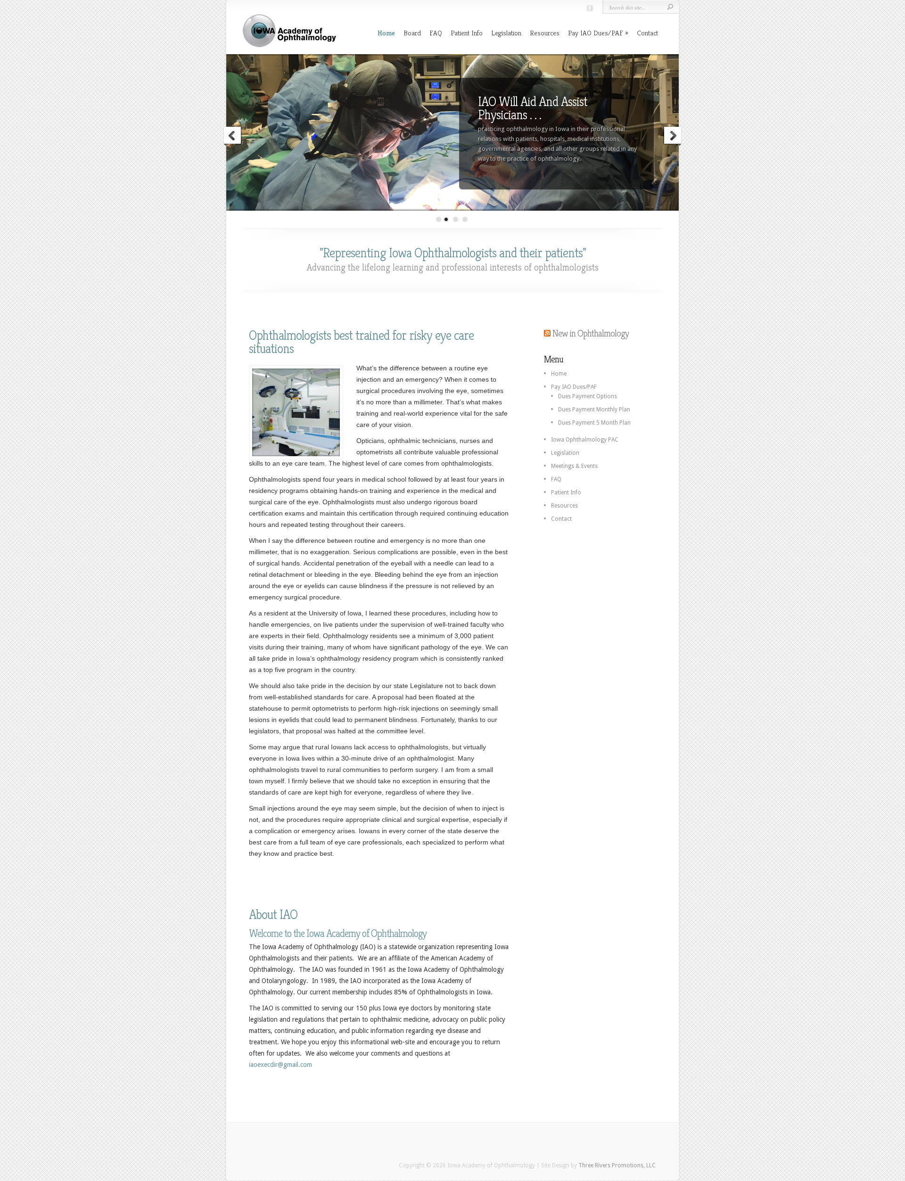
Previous (232, 136)
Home (386, 32)
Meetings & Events (574, 466)
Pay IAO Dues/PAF (595, 32)
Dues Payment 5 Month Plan (594, 422)
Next (672, 136)
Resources (544, 32)
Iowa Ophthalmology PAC (584, 439)
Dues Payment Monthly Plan (594, 409)
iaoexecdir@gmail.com (280, 1064)
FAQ (435, 32)
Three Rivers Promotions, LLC (617, 1165)
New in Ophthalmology (590, 333)
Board (412, 32)
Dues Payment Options (587, 396)
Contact (647, 32)
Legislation (506, 32)
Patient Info (467, 32)
